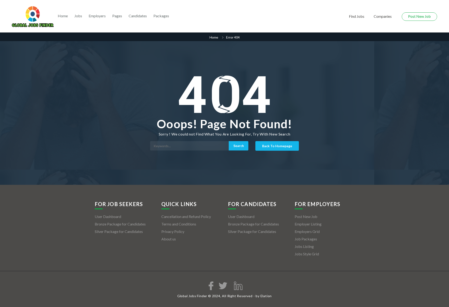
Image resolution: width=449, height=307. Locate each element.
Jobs (78, 16)
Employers (97, 16)
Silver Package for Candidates (119, 231)
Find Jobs (356, 16)
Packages (161, 16)
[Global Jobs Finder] (33, 16)
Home (63, 16)
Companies (383, 16)
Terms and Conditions (178, 224)
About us (168, 239)
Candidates (138, 16)
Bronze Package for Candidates (120, 224)
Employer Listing (308, 224)
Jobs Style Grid (307, 254)
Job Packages (306, 239)
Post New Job (419, 16)
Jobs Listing (304, 246)
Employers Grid (307, 231)
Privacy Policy (172, 231)
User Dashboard (108, 216)
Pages (117, 16)
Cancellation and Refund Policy (186, 216)
